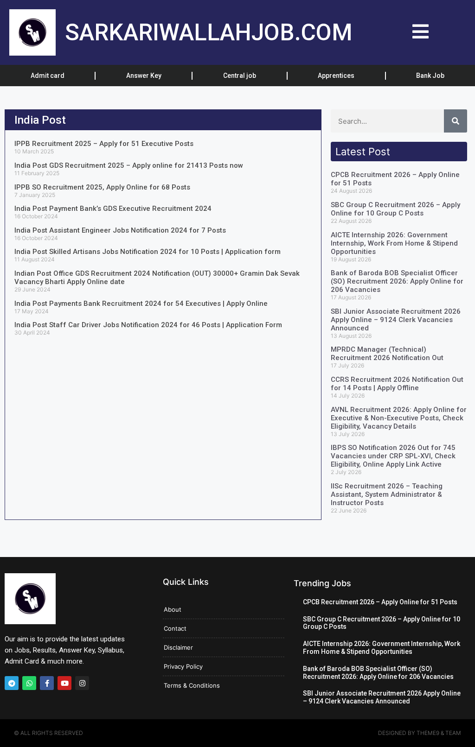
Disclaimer (178, 647)
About (172, 609)
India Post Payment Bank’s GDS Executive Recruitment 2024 (113, 208)
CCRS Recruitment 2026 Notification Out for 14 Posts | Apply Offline (397, 383)
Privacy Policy (183, 666)
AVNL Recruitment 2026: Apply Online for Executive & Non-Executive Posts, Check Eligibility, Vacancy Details (399, 417)
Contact (175, 628)
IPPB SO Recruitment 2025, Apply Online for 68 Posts (102, 187)
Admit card (47, 75)
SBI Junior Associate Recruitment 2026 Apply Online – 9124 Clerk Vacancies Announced (396, 319)
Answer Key (143, 75)
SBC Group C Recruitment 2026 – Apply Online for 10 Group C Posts (395, 209)
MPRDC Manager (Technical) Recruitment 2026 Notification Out (387, 353)
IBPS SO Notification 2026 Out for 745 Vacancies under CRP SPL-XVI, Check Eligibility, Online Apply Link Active (393, 455)
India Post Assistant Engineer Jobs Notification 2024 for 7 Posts (120, 230)
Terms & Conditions (192, 685)
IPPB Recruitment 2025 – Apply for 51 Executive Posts (103, 143)
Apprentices (336, 75)
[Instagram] (82, 683)
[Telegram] (12, 683)
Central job (239, 75)
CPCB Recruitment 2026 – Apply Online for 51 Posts (380, 602)
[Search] (455, 121)
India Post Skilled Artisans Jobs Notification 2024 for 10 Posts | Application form (147, 251)
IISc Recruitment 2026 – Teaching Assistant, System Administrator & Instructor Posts (387, 494)
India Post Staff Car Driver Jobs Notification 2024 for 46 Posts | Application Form (148, 325)
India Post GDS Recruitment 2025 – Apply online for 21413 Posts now (128, 165)
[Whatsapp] (29, 683)
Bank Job (430, 75)
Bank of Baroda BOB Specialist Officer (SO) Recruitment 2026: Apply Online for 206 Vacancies (397, 281)
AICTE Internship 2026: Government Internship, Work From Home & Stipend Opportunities (394, 243)
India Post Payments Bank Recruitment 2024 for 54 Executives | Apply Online (141, 303)
